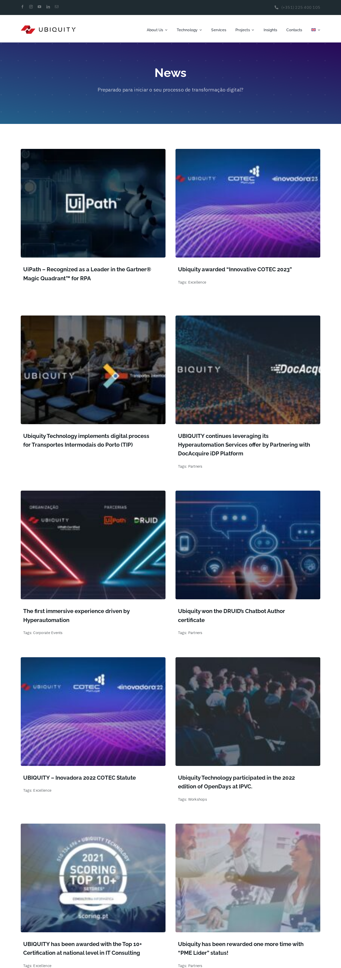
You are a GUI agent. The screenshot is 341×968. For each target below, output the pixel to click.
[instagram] (31, 6)
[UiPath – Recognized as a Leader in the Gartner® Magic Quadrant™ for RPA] (93, 152)
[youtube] (39, 6)
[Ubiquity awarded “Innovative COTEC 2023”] (247, 152)
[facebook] (22, 6)
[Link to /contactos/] (276, 7)
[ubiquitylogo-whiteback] (48, 27)
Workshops (197, 799)
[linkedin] (48, 6)
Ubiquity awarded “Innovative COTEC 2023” (235, 269)
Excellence (197, 282)
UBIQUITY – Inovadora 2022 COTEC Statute (79, 777)
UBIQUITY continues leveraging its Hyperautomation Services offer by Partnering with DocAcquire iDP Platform (244, 445)
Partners (195, 466)
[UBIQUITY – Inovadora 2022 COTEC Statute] (93, 660)
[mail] (56, 6)
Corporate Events (47, 632)
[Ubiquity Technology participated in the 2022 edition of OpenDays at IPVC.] (247, 660)
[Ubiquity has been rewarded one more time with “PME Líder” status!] (247, 827)
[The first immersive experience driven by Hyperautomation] (93, 494)
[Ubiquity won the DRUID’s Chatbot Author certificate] (247, 494)
